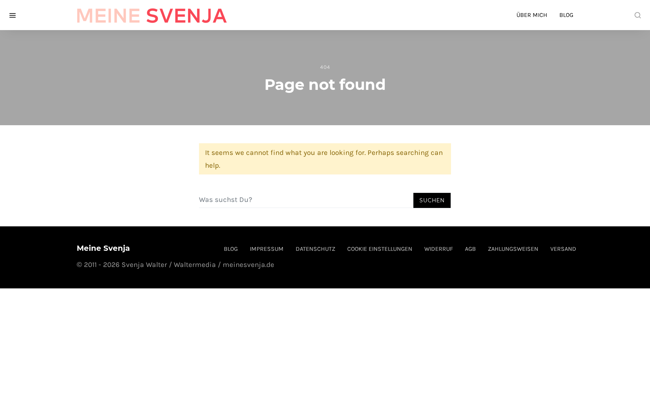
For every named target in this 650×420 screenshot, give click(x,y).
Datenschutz (315, 248)
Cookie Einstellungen (379, 248)
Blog (566, 14)
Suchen (432, 200)
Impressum (267, 248)
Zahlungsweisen (513, 248)
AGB (470, 248)
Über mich (531, 14)
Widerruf (438, 248)
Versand (563, 248)
